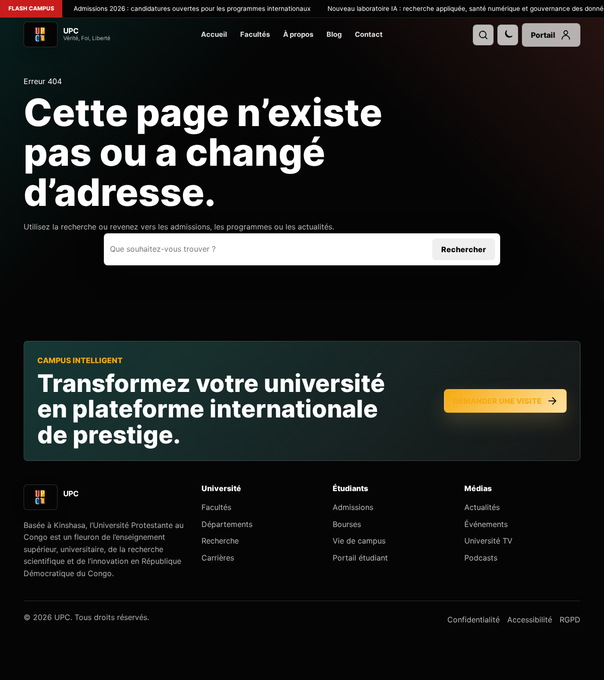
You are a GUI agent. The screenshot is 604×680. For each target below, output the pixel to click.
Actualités (482, 507)
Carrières (217, 557)
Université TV (488, 540)
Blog (334, 34)
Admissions (353, 507)
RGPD (570, 619)
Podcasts (480, 557)
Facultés (255, 34)
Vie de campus (359, 540)
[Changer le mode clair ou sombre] (507, 35)
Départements (226, 524)
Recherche (220, 540)
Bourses (347, 524)
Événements (486, 524)
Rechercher (463, 249)
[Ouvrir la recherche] (483, 35)
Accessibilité (529, 619)
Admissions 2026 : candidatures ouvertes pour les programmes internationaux (192, 8)
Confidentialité (473, 619)
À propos (298, 34)
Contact (369, 34)
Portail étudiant (360, 557)
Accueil (214, 34)
